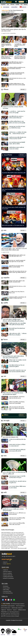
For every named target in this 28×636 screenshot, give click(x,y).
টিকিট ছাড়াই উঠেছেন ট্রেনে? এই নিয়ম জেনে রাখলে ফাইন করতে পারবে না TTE (17, 255)
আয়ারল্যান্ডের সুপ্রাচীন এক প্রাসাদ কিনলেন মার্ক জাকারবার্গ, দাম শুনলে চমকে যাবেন (17, 297)
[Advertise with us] (16, 1)
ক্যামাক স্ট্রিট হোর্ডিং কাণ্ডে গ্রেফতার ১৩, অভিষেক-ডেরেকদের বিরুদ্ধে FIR (16, 62)
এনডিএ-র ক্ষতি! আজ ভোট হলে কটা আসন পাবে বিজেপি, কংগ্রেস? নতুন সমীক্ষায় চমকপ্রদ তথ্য (17, 272)
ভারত (8, 5)
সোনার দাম (23, 7)
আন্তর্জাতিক (3, 5)
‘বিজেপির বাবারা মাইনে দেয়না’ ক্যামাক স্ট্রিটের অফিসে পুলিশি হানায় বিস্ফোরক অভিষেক (17, 324)
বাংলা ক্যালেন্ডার (6, 7)
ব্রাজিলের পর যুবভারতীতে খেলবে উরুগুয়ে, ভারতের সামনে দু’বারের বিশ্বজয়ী (17, 402)
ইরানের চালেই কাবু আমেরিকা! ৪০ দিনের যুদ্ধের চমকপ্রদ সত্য (13, 225)
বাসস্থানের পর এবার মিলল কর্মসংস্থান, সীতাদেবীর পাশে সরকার (6, 45)
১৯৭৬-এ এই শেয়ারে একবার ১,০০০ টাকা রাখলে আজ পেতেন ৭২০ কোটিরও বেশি (14, 473)
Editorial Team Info (7, 575)
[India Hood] (6, 1)
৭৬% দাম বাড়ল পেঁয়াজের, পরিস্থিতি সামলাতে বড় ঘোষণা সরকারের (17, 487)
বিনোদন (25, 5)
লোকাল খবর (3, 634)
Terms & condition (7, 573)
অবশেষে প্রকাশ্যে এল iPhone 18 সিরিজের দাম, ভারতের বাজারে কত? (17, 445)
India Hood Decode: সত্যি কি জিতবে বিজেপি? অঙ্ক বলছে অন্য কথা (13, 190)
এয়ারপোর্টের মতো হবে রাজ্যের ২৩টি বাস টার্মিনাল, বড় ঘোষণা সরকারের (16, 266)
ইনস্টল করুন (25, 630)
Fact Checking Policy (8, 593)
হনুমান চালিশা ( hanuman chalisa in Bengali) (10, 616)
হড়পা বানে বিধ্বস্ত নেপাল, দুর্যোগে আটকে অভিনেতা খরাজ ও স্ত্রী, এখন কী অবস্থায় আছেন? (13, 357)
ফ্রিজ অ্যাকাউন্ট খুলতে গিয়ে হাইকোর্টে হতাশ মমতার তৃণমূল (17, 329)
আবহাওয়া (13, 634)
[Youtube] (6, 600)
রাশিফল (8, 634)
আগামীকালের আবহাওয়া (22, 610)
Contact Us (5, 570)
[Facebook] (3, 600)
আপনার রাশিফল (14, 7)
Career (7, 564)
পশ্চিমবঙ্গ (12, 5)
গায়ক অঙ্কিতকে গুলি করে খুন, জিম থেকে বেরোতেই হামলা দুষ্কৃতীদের (16, 365)
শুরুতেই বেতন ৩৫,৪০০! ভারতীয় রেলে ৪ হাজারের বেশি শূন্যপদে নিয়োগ (13, 510)
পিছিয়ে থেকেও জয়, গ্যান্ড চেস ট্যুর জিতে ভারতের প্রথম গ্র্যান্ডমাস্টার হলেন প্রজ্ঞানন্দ (7, 57)
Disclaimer (5, 586)
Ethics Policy (6, 589)
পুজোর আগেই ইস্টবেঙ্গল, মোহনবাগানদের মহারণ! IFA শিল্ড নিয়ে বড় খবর (16, 397)
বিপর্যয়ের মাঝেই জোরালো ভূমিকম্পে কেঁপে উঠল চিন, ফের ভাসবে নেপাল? (13, 30)
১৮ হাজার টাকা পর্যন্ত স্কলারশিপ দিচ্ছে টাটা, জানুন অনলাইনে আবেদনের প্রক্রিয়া (16, 73)
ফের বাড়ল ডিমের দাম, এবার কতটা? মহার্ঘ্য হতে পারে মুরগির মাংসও (17, 482)
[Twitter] (8, 600)
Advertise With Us (7, 571)
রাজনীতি (17, 5)
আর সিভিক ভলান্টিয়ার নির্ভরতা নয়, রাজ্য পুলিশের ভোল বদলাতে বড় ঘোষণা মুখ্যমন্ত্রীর (17, 84)
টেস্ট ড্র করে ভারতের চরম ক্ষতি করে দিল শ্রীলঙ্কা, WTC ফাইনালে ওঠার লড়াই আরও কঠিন (17, 408)
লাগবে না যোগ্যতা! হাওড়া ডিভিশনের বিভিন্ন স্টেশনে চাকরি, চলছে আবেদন (17, 523)
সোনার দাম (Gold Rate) (20, 606)
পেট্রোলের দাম (3, 610)
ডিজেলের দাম (9, 610)
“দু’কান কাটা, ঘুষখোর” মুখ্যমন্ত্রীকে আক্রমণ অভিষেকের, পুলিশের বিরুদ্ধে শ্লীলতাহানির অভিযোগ (13, 320)
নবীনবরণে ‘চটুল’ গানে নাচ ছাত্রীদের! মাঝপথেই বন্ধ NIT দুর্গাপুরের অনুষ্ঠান (17, 360)
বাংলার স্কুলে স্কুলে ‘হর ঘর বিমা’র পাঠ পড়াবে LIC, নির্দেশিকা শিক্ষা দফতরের (17, 127)
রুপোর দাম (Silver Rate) (5, 608)
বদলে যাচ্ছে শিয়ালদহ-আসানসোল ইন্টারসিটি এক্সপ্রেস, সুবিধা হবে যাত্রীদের (17, 143)
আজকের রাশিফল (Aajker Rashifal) (8, 606)
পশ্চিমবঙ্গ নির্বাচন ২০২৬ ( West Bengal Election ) (10, 612)
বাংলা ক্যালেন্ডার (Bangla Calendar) (17, 604)
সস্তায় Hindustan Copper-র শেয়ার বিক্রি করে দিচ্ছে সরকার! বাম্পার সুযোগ (17, 476)
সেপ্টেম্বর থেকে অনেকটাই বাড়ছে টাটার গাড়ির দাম (17, 440)
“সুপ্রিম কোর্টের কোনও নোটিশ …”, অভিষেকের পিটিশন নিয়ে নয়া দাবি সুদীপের (17, 334)
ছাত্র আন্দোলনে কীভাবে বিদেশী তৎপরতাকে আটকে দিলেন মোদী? (14, 173)
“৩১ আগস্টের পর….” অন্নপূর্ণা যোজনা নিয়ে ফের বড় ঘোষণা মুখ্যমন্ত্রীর (19, 45)
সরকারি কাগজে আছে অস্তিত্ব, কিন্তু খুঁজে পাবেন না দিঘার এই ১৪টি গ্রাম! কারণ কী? (17, 138)
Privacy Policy (6, 588)
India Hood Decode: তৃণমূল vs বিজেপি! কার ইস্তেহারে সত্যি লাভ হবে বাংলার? (13, 208)
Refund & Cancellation (8, 578)
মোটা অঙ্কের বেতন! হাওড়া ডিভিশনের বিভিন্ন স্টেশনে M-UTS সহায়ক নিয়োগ (17, 518)
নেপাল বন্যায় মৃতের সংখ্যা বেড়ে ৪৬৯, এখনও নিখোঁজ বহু (17, 79)
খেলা (21, 5)
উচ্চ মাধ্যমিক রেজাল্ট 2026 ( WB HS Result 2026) (10, 614)
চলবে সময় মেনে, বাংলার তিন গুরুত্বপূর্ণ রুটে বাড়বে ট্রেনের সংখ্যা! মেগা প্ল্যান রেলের (17, 261)
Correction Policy (7, 591)
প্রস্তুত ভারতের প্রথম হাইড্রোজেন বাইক (10, 437)
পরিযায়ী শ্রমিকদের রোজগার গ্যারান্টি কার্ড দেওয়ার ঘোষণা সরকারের (16, 148)
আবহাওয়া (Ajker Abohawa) (17, 608)
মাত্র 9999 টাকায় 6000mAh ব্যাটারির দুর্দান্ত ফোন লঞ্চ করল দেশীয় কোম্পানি (17, 450)
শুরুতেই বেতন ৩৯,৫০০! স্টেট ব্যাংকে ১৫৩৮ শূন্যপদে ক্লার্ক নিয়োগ (17, 513)
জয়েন (20, 629)
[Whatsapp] (14, 600)
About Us (5, 562)
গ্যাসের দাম (15, 610)
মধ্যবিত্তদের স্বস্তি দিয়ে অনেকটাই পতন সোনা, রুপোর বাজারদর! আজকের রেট (17, 68)
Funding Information (8, 576)
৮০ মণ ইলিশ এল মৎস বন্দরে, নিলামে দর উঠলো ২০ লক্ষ (16, 292)
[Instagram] (11, 600)
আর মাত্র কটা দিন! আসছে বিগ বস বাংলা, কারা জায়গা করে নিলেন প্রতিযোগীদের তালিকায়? (17, 371)
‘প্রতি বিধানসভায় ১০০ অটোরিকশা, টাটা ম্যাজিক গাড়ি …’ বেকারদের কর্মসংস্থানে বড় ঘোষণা (17, 133)
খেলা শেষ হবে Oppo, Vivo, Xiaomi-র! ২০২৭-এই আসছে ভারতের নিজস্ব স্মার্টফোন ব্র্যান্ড (20, 57)
